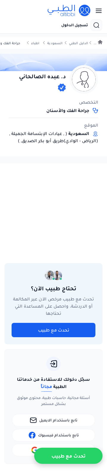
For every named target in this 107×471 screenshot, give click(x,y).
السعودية (54, 43)
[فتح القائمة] (97, 11)
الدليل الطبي (78, 43)
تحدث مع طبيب (53, 330)
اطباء (35, 43)
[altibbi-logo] (69, 10)
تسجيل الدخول (74, 25)
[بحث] (96, 25)
